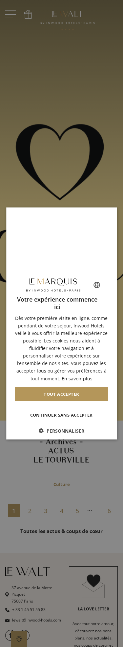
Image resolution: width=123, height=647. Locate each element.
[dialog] (61, 323)
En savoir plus (77, 378)
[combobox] (96, 285)
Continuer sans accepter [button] (61, 415)
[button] (61, 431)
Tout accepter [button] (61, 394)
